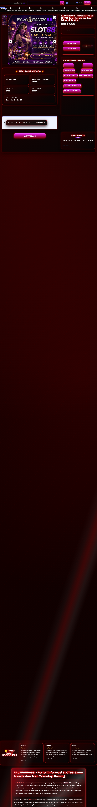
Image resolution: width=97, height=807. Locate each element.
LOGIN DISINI (72, 48)
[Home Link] (19, 3)
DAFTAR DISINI (71, 43)
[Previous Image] (10, 41)
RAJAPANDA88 (30, 136)
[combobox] (43, 3)
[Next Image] (54, 41)
